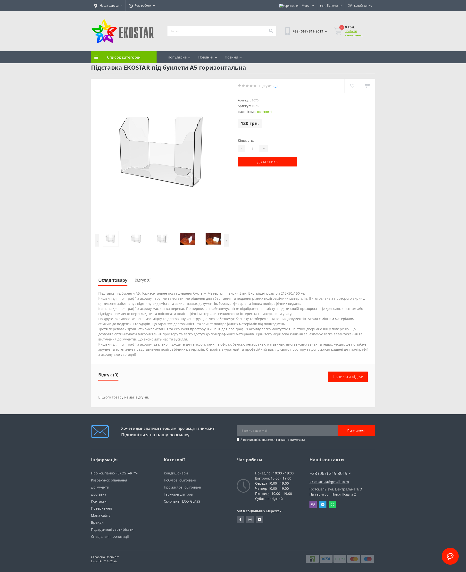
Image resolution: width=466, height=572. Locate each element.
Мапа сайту (100, 515)
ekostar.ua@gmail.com (329, 481)
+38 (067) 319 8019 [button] (328, 473)
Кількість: (246, 140)
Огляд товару (112, 280)
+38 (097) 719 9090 (300, 50)
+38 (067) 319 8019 (300, 44)
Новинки (205, 57)
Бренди (97, 522)
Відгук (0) (143, 280)
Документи (100, 487)
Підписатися (356, 430)
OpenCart (112, 557)
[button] (108, 5)
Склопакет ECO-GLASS (182, 501)
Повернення (101, 508)
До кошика (253, 161)
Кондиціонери (176, 473)
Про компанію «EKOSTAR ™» (114, 473)
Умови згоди (266, 440)
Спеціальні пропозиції (110, 536)
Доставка (98, 494)
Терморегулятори (178, 494)
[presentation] (97, 240)
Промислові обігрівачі (182, 487)
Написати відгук (348, 377)
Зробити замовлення (354, 33)
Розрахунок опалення (109, 480)
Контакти (99, 501)
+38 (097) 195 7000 (324, 478)
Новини (231, 57)
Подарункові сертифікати (112, 529)
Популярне (177, 57)
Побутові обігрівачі (180, 480)
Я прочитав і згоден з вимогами (273, 440)
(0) (275, 85)
